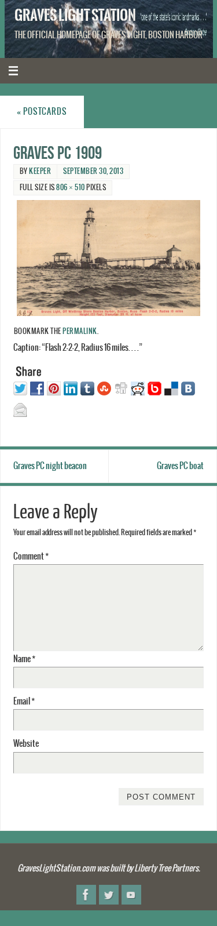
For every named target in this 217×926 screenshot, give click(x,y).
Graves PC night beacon (50, 466)
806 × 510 (70, 187)
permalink (79, 332)
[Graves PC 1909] (108, 258)
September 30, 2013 (93, 171)
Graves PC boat (180, 466)
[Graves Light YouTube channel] (131, 895)
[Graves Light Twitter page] (109, 895)
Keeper (40, 171)
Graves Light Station (75, 15)
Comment (31, 556)
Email (24, 701)
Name (24, 659)
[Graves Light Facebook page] (86, 895)
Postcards (42, 112)
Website (26, 744)
